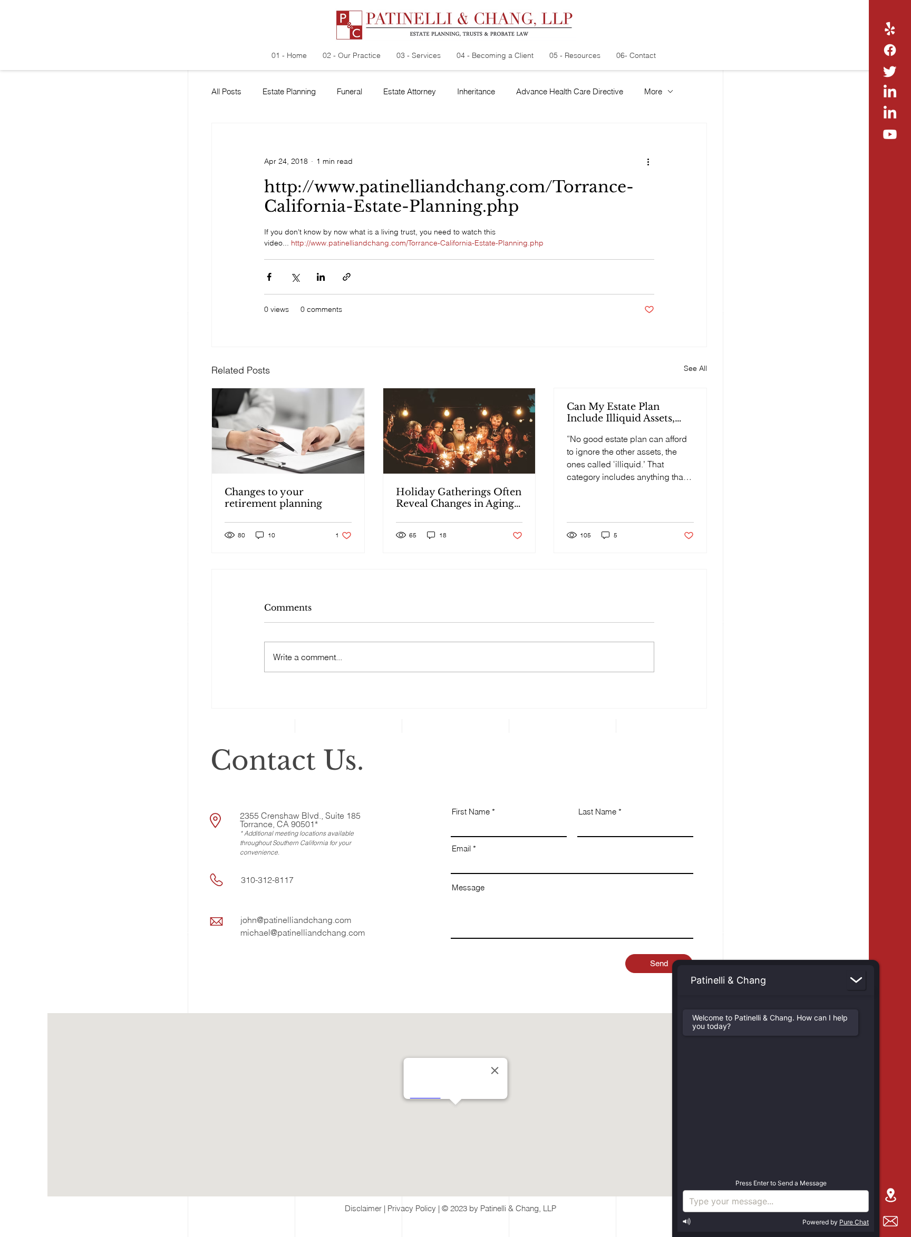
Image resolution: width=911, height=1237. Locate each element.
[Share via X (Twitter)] (295, 277)
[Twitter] (890, 71)
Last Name (597, 812)
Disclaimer (363, 1208)
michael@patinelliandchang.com (302, 932)
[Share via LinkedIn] (321, 277)
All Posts (226, 91)
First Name (471, 812)
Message (468, 887)
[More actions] (648, 161)
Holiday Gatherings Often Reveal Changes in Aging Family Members (458, 497)
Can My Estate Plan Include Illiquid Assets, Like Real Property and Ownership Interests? (622, 412)
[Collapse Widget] (856, 980)
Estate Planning (289, 91)
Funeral (349, 91)
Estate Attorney (409, 91)
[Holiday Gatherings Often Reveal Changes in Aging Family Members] (459, 431)
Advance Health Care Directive (569, 91)
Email (461, 848)
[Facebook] (890, 50)
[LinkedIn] (890, 92)
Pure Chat (854, 1222)
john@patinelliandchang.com (295, 920)
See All (695, 368)
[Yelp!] (890, 29)
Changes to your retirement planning (273, 497)
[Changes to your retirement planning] (288, 431)
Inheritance (476, 91)
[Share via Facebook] (269, 277)
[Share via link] (347, 277)
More (653, 91)
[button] (890, 1221)
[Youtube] (890, 134)
